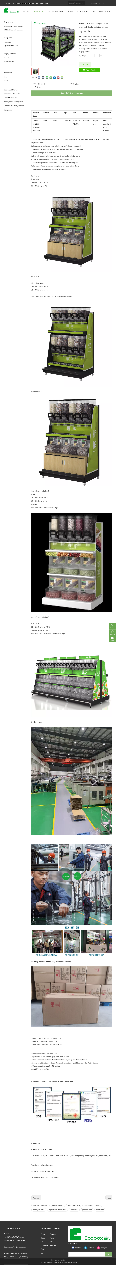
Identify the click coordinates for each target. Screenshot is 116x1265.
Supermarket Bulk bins (11, 45)
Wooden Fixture (9, 61)
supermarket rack (74, 1205)
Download (44, 1245)
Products (53, 1234)
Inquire (85, 64)
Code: (35, 86)
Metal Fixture (8, 58)
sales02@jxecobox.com (45, 1171)
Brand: (71, 83)
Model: (35, 83)
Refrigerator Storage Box (13, 102)
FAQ (51, 1242)
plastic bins (100, 1210)
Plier (5, 77)
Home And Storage (11, 90)
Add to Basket (91, 70)
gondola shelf (87, 1210)
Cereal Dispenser (10, 98)
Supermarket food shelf (92, 1205)
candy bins (74, 1210)
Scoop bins (7, 42)
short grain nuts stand (40, 1205)
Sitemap (53, 1245)
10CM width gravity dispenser (13, 26)
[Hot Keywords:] (83, 3)
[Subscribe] (108, 1254)
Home (43, 1234)
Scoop (6, 80)
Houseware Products (12, 94)
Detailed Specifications (72, 93)
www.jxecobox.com (45, 1165)
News (52, 1238)
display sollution (39, 1210)
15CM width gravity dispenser (13, 30)
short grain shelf (58, 1205)
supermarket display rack (57, 1210)
